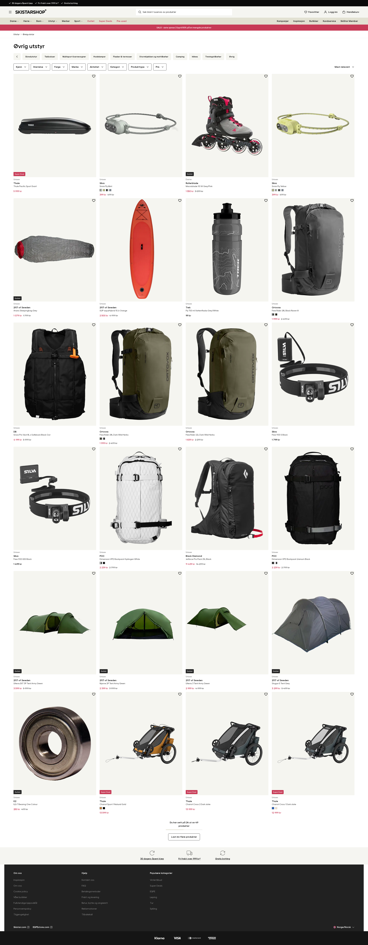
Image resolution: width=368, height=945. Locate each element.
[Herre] (31, 21)
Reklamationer (89, 909)
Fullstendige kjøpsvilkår (25, 903)
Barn (38, 21)
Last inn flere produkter (184, 837)
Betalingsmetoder (91, 891)
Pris (157, 67)
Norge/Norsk (344, 927)
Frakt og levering (90, 897)
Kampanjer (283, 21)
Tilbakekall (87, 914)
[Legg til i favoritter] (94, 76)
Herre (26, 21)
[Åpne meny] (10, 12)
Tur (151, 903)
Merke (75, 67)
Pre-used (121, 21)
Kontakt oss (88, 880)
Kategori (115, 67)
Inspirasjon (299, 21)
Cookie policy (21, 891)
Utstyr (51, 21)
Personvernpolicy (22, 909)
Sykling (153, 909)
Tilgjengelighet (21, 914)
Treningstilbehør (213, 57)
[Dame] (18, 21)
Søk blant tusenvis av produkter (159, 12)
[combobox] (344, 67)
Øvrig (231, 57)
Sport (77, 21)
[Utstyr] (56, 21)
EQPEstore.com (41, 927)
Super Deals (105, 21)
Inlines (195, 57)
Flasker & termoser (122, 57)
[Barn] (43, 21)
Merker (66, 21)
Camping (180, 57)
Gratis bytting (71, 3)
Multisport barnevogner (74, 57)
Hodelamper (99, 57)
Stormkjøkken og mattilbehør (153, 57)
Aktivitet (94, 67)
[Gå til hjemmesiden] (31, 11)
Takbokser (50, 57)
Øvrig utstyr (28, 34)
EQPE (152, 891)
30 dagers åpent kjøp (22, 3)
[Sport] (82, 21)
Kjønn (19, 67)
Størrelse (38, 67)
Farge (57, 67)
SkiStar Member (349, 21)
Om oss (18, 886)
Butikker (313, 21)
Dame (13, 21)
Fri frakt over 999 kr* (48, 3)
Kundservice (329, 21)
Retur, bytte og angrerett (95, 903)
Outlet (90, 21)
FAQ (84, 886)
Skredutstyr (31, 57)
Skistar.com (20, 927)
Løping (153, 897)
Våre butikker (20, 897)
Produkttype (137, 67)
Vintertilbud (156, 880)
